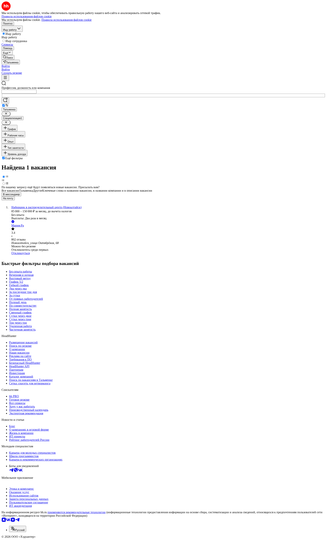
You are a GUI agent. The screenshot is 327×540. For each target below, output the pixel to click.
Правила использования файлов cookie (66, 19)
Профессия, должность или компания (26, 87)
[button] (6, 66)
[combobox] (19, 92)
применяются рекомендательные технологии (76, 512)
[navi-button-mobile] (5, 78)
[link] (8, 57)
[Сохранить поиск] (5, 100)
